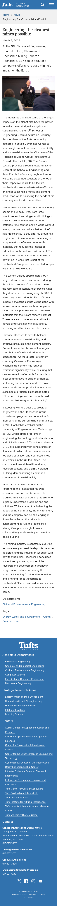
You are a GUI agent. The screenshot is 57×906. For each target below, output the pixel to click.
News (17, 15)
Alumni (47, 617)
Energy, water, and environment (21, 617)
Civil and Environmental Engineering (23, 604)
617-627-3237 (9, 843)
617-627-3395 (9, 863)
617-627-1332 (9, 874)
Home (6, 15)
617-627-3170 (9, 853)
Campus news (10, 621)
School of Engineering (22, 4)
